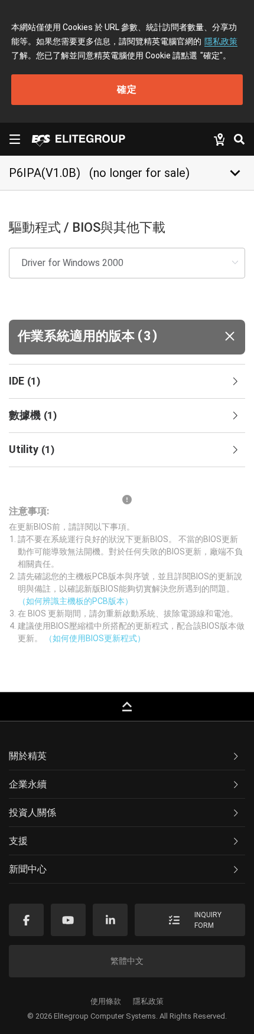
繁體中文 (127, 961)
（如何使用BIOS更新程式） (94, 638)
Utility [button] (31, 449)
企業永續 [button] (28, 784)
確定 (127, 89)
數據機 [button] (33, 415)
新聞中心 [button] (28, 869)
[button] (127, 337)
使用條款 (105, 1001)
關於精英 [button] (28, 755)
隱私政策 (220, 41)
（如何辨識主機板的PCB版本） (75, 601)
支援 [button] (18, 840)
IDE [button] (24, 381)
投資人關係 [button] (32, 812)
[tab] (127, 382)
